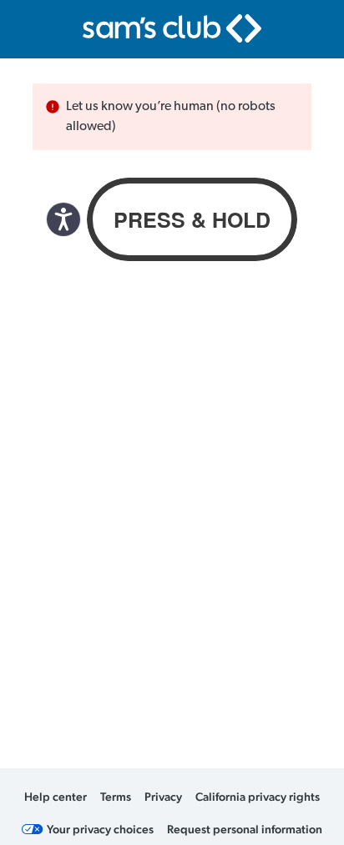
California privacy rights (257, 796)
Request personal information (244, 829)
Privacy (163, 796)
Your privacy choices (100, 829)
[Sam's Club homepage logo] (172, 28)
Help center (55, 796)
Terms (115, 796)
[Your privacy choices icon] (32, 829)
